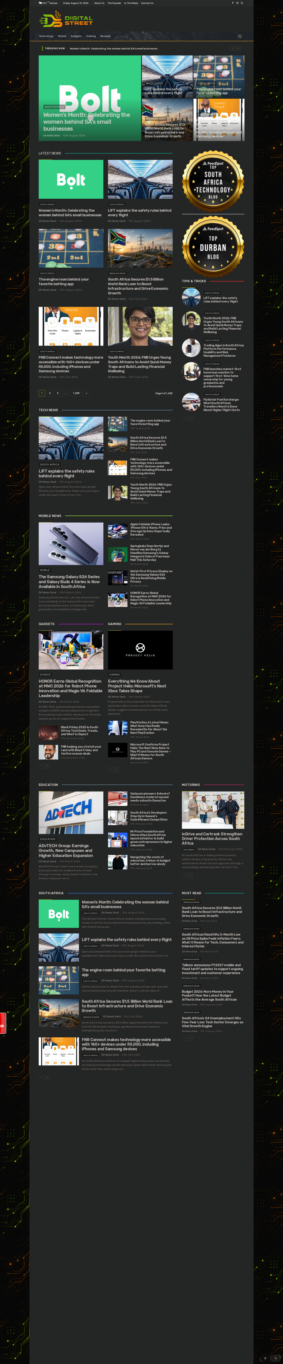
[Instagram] (237, 3)
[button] (239, 36)
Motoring (188, 849)
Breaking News (155, 119)
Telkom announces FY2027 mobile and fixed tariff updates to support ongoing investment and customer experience (212, 969)
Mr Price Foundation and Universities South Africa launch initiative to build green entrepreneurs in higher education (151, 838)
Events (45, 674)
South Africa (54, 106)
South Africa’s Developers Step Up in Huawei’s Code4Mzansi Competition (148, 816)
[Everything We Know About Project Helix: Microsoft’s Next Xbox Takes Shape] (140, 650)
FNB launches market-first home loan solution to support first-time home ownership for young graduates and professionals (222, 377)
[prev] (232, 48)
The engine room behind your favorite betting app (64, 281)
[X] (242, 3)
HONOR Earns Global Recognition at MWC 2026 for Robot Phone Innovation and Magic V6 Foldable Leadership (151, 598)
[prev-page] (41, 765)
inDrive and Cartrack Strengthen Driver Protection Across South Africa (212, 839)
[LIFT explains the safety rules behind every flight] (167, 76)
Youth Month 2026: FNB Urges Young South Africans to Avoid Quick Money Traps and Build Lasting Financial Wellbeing (139, 364)
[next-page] (86, 393)
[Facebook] (232, 3)
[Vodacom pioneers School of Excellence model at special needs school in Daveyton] (117, 798)
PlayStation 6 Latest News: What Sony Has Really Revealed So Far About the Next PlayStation (149, 728)
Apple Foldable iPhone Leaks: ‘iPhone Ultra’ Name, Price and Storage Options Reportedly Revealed (151, 529)
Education (47, 839)
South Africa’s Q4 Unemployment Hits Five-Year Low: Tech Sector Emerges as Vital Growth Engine (212, 1022)
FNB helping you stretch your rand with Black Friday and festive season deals (81, 750)
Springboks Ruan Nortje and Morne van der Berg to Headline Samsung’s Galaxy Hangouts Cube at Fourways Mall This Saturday (150, 553)
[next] (238, 48)
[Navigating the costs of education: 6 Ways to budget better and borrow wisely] (117, 862)
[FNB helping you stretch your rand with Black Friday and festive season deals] (48, 752)
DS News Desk (47, 221)
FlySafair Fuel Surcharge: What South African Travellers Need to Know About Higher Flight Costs (221, 405)
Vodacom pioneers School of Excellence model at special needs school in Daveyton (150, 797)
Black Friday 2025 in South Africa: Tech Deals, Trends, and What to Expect (79, 730)
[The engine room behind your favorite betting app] (218, 76)
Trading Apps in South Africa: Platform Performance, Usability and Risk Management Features (223, 350)
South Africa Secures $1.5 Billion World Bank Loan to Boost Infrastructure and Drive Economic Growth (138, 286)
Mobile (45, 570)
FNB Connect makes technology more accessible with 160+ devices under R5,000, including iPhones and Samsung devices (71, 364)
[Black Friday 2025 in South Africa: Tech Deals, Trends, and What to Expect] (48, 732)
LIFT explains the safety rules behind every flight (140, 212)
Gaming (115, 674)
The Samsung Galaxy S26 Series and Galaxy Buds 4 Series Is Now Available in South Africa (69, 581)
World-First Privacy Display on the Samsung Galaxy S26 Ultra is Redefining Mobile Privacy (151, 576)
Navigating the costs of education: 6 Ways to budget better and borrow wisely (150, 860)
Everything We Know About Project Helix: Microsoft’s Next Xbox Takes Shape (137, 686)
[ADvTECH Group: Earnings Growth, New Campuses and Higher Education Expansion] (71, 812)
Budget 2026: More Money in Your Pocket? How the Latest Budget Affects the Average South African (209, 995)
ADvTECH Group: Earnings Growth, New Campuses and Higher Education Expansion (66, 850)
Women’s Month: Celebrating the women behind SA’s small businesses (70, 212)
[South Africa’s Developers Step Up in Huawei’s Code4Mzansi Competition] (117, 818)
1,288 (76, 393)
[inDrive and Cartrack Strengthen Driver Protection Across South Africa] (213, 810)
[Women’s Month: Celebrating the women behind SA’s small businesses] (90, 98)
